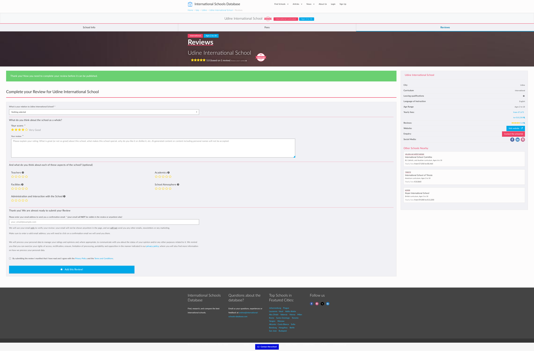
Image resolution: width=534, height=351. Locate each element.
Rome (271, 318)
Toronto (295, 318)
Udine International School (221, 10)
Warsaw (280, 321)
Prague (286, 308)
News (309, 4)
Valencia (283, 315)
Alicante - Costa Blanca (279, 324)
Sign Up (343, 4)
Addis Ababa (290, 311)
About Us (323, 4)
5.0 (521, 123)
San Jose (273, 331)
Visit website (515, 128)
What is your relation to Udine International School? (32, 107)
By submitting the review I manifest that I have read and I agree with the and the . (63, 258)
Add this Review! (73, 269)
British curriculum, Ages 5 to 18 (416, 196)
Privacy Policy (81, 258)
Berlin (292, 328)
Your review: (16, 136)
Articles (296, 4)
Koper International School (417, 193)
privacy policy (152, 246)
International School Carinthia (418, 157)
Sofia (293, 324)
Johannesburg (275, 308)
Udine (204, 10)
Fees (267, 27)
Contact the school (512, 134)
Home (190, 10)
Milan (299, 315)
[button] (23, 172)
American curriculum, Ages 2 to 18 (417, 178)
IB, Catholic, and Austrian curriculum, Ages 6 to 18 (423, 160)
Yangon (272, 321)
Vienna (292, 315)
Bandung (273, 328)
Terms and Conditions (103, 258)
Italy (197, 10)
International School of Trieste (418, 175)
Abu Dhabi (273, 315)
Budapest (283, 331)
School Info (89, 27)
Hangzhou (283, 328)
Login (333, 4)
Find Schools (280, 4)
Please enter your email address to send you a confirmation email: (65, 217)
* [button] (24, 126)
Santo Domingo (283, 318)
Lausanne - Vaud (276, 311)
